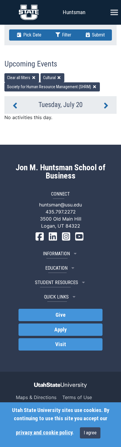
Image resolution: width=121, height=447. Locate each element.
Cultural (50, 77)
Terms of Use (77, 397)
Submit (98, 35)
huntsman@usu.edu (60, 205)
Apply (60, 329)
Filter (66, 35)
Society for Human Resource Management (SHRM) (49, 86)
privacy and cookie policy (44, 432)
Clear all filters (19, 77)
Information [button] (56, 253)
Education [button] (56, 268)
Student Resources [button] (56, 282)
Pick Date (31, 35)
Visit (60, 344)
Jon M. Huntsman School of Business (60, 172)
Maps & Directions (36, 397)
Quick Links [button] (56, 296)
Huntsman (74, 12)
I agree (90, 433)
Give (60, 315)
